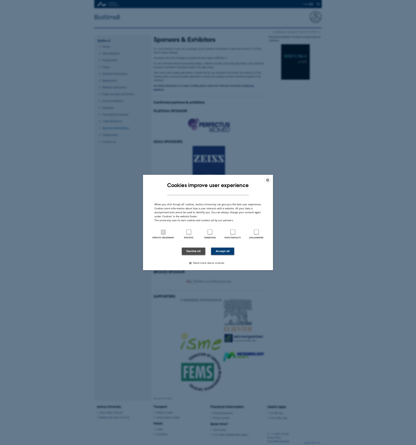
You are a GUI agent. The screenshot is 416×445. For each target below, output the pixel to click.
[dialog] (208, 222)
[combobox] (267, 180)
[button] (208, 263)
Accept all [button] (223, 251)
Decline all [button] (193, 251)
